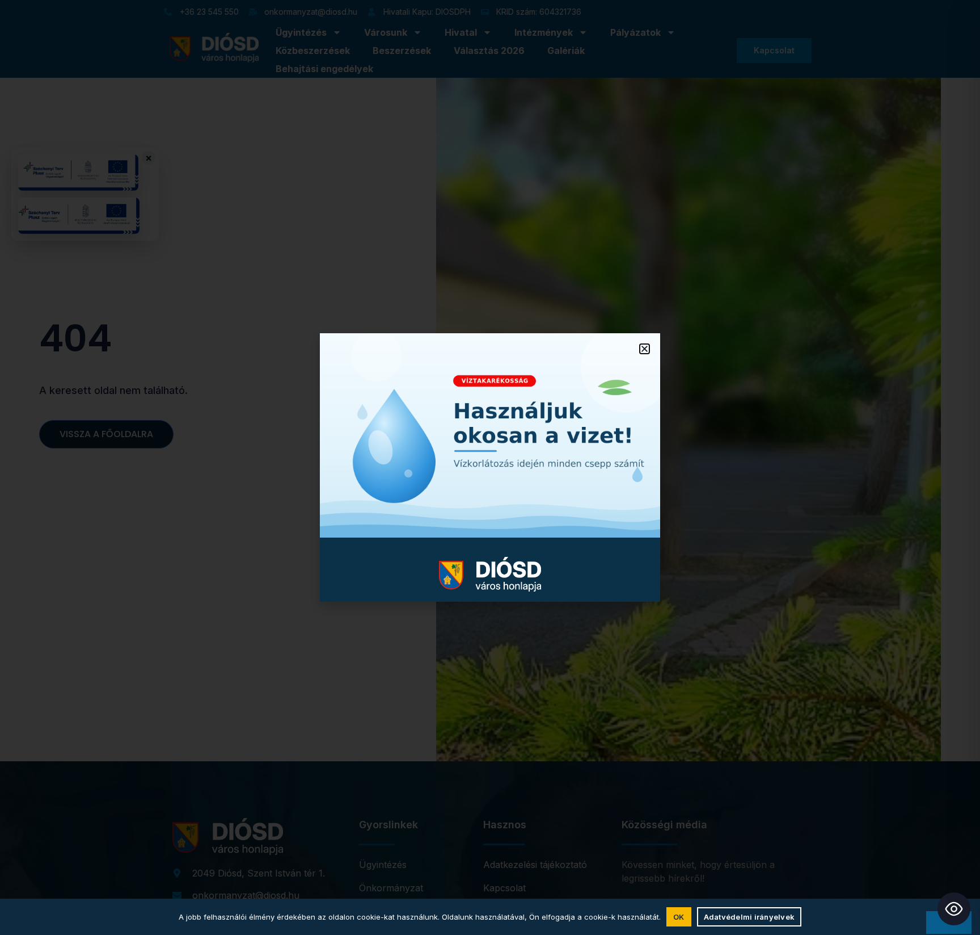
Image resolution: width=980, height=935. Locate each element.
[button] (644, 349)
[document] (490, 467)
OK (679, 916)
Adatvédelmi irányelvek (749, 916)
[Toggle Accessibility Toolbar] (953, 908)
